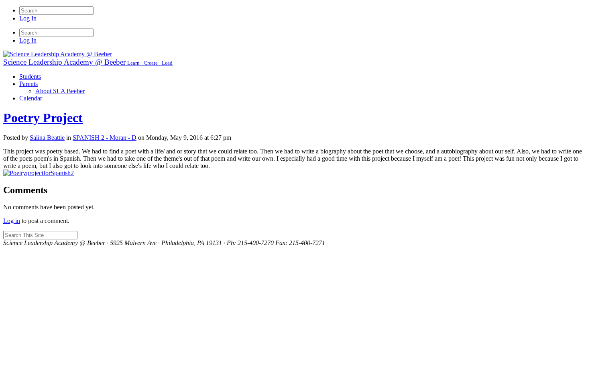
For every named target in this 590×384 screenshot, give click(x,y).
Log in (11, 220)
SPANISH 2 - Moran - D (104, 137)
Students (30, 76)
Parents (28, 83)
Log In (28, 18)
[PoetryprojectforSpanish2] (38, 173)
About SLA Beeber (60, 91)
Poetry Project (43, 117)
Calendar (30, 98)
